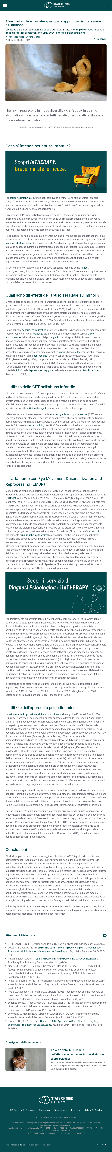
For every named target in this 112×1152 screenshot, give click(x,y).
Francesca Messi (16, 37)
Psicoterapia (44, 1110)
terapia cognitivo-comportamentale (68, 414)
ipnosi (85, 267)
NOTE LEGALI (32, 1133)
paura (25, 535)
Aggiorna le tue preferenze (16, 1145)
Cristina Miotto (33, 37)
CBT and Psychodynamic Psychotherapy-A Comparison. (66, 958)
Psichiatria (75, 1110)
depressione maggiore (41, 370)
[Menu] (5, 5)
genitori (57, 337)
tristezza (43, 535)
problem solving (35, 425)
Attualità (98, 1110)
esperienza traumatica (34, 330)
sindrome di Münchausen (19, 243)
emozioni (94, 531)
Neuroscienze (60, 1110)
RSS (83, 1133)
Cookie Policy (45, 1145)
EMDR (13, 498)
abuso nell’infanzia (20, 197)
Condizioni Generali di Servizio (51, 1133)
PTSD (19, 370)
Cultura (87, 1110)
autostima (79, 352)
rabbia (32, 535)
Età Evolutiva (16, 1110)
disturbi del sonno (91, 370)
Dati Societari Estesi (73, 1133)
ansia (62, 352)
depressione (40, 355)
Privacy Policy (33, 1145)
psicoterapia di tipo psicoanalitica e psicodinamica (35, 714)
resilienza (38, 333)
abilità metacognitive (38, 408)
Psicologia (30, 1110)
